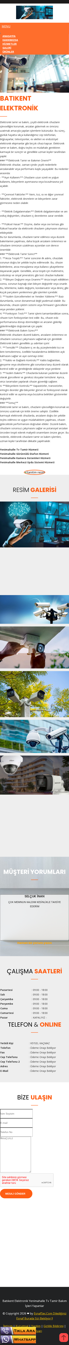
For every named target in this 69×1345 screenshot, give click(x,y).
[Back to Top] (63, 1338)
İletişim (8, 1326)
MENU (6, 26)
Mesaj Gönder (15, 1193)
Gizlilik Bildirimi (54, 1326)
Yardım (36, 1326)
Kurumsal (22, 1326)
